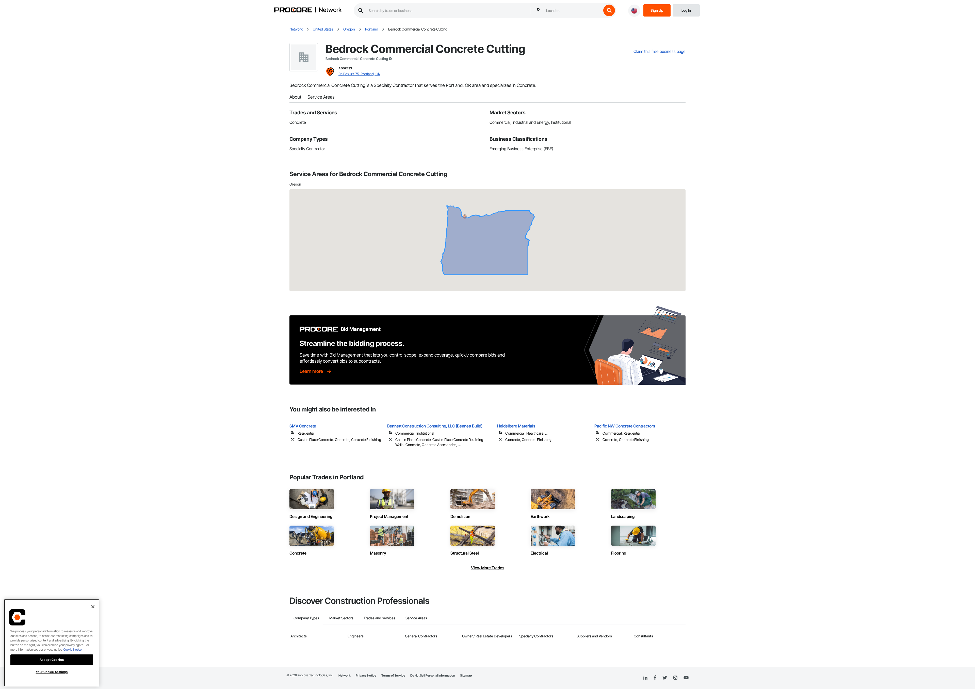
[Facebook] (655, 678)
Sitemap (466, 675)
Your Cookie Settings (52, 672)
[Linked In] (645, 678)
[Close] (93, 606)
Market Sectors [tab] (341, 618)
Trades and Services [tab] (379, 618)
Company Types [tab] (306, 618)
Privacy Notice (366, 675)
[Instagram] (675, 678)
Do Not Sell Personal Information (432, 675)
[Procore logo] (293, 10)
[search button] (609, 10)
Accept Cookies (52, 660)
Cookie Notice (72, 649)
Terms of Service (393, 675)
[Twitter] (664, 678)
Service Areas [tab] (416, 618)
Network (330, 9)
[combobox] (572, 10)
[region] (51, 642)
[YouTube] (686, 678)
